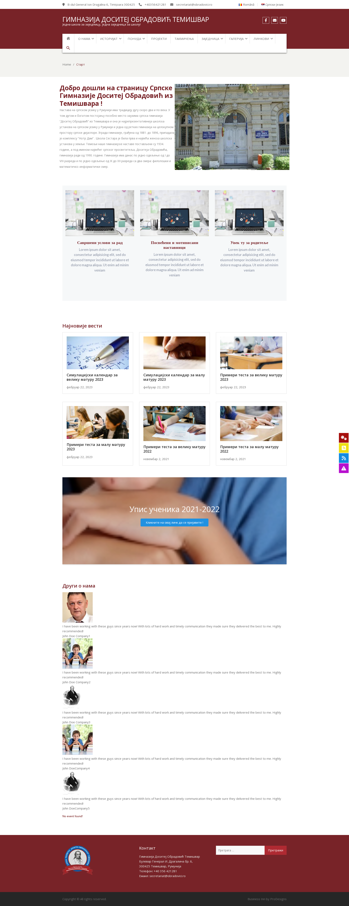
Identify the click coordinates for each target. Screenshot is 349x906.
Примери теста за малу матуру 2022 (249, 449)
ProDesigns (278, 899)
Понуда (134, 39)
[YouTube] (283, 20)
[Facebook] (266, 20)
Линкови (261, 39)
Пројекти (159, 39)
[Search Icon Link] (68, 48)
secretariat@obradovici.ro (167, 876)
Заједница (210, 39)
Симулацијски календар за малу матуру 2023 (174, 377)
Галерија (236, 39)
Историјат (109, 39)
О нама (84, 39)
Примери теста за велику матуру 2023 (251, 377)
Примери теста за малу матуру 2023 (96, 446)
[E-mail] (274, 20)
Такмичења (184, 39)
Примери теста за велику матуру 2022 (174, 449)
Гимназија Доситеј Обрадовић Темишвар (135, 19)
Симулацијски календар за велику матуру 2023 (92, 377)
